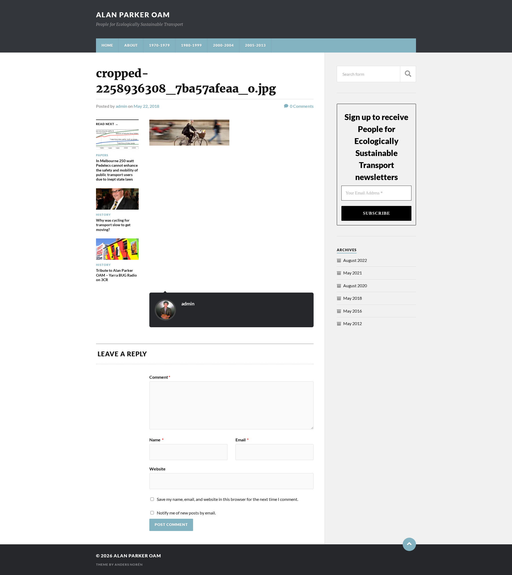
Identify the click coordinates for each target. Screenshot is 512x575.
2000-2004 (223, 45)
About (131, 45)
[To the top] (409, 544)
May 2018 (352, 298)
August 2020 (355, 285)
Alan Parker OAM (133, 15)
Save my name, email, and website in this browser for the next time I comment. (227, 499)
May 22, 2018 (146, 106)
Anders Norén (129, 564)
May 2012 (352, 323)
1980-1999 (191, 45)
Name (156, 440)
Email (242, 440)
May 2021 (352, 272)
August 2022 (355, 260)
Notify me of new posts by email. (186, 512)
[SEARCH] (408, 74)
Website (157, 468)
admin (121, 106)
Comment (159, 377)
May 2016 (352, 310)
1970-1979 (159, 45)
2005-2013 (255, 45)
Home (107, 45)
